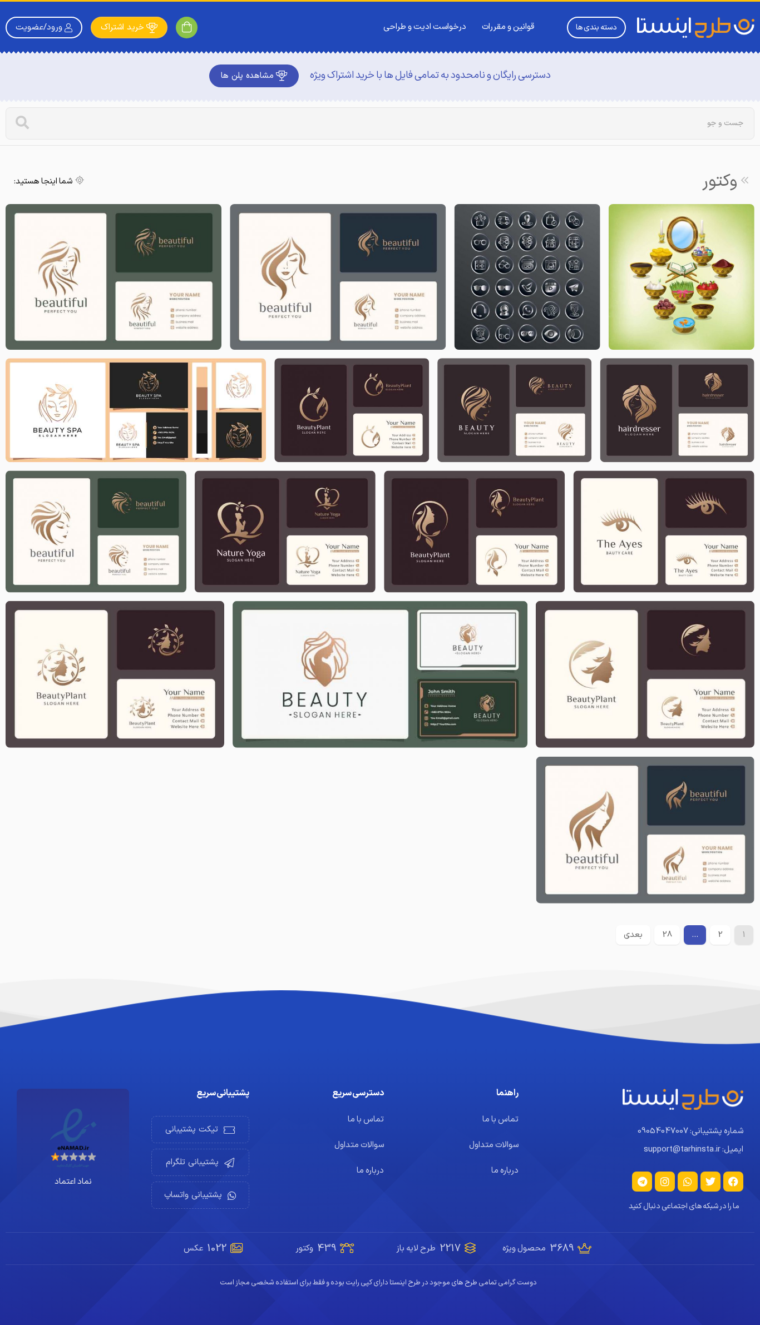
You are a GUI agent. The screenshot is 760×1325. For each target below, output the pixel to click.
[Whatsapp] (688, 1182)
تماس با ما (500, 1119)
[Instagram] (665, 1182)
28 (667, 935)
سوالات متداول (494, 1145)
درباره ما (505, 1170)
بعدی (633, 935)
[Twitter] (710, 1182)
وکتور (720, 181)
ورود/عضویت (39, 27)
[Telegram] (642, 1182)
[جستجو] (22, 123)
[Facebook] (733, 1182)
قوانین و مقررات (508, 27)
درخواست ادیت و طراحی (424, 27)
